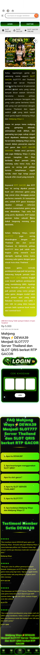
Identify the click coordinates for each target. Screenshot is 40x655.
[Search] (36, 15)
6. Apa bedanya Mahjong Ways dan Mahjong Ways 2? (18, 509)
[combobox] (19, 15)
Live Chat (36, 652)
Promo (3, 652)
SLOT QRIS (15, 278)
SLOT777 (9, 236)
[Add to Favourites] (35, 40)
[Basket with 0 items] (12, 10)
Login (11, 652)
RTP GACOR (20, 185)
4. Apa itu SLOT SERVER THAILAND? (15, 487)
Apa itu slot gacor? (13, 477)
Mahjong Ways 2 (16, 119)
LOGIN (10, 24)
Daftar (20, 653)
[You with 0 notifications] (8, 10)
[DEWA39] (16, 7)
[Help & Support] (3, 10)
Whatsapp (28, 652)
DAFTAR (30, 24)
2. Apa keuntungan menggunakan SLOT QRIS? (19, 466)
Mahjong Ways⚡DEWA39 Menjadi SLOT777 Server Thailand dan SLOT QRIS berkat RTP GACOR (20, 639)
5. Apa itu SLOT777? (13, 498)
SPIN (20, 395)
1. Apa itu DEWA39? (13, 456)
